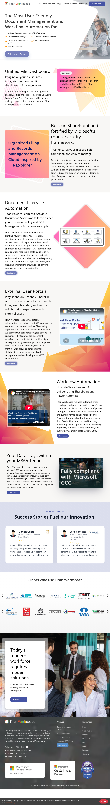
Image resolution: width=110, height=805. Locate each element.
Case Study (66, 73)
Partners (85, 750)
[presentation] (2, 595)
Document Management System (66, 728)
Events (84, 742)
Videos (85, 735)
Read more (57, 184)
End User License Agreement (70, 785)
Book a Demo (97, 4)
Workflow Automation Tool (67, 733)
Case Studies (13, 492)
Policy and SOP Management (67, 741)
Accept (103, 801)
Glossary (85, 754)
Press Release (87, 738)
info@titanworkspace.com (20, 750)
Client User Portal (63, 737)
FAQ (84, 746)
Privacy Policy (10, 803)
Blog (84, 727)
